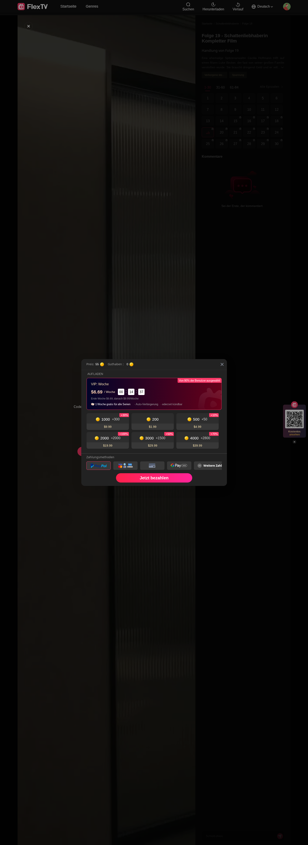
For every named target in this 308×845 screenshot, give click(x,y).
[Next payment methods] (215, 465)
